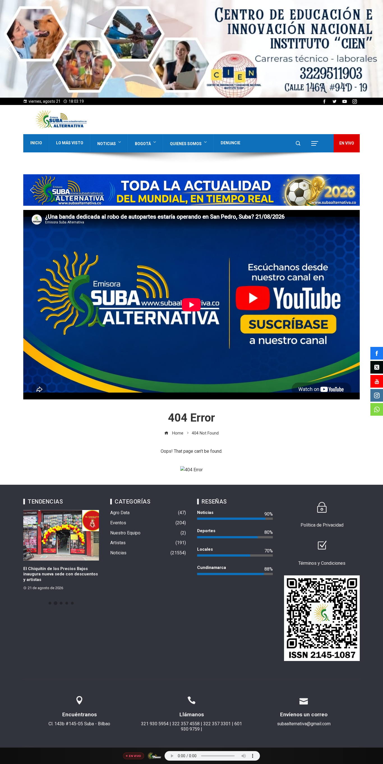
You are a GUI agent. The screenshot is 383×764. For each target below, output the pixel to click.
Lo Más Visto (69, 143)
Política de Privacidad (322, 525)
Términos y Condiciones (321, 563)
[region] (191, 49)
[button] (191, 49)
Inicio (36, 143)
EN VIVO (346, 143)
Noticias (106, 143)
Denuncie (230, 143)
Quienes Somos (186, 143)
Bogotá (143, 143)
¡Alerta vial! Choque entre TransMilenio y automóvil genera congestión (55, 574)
